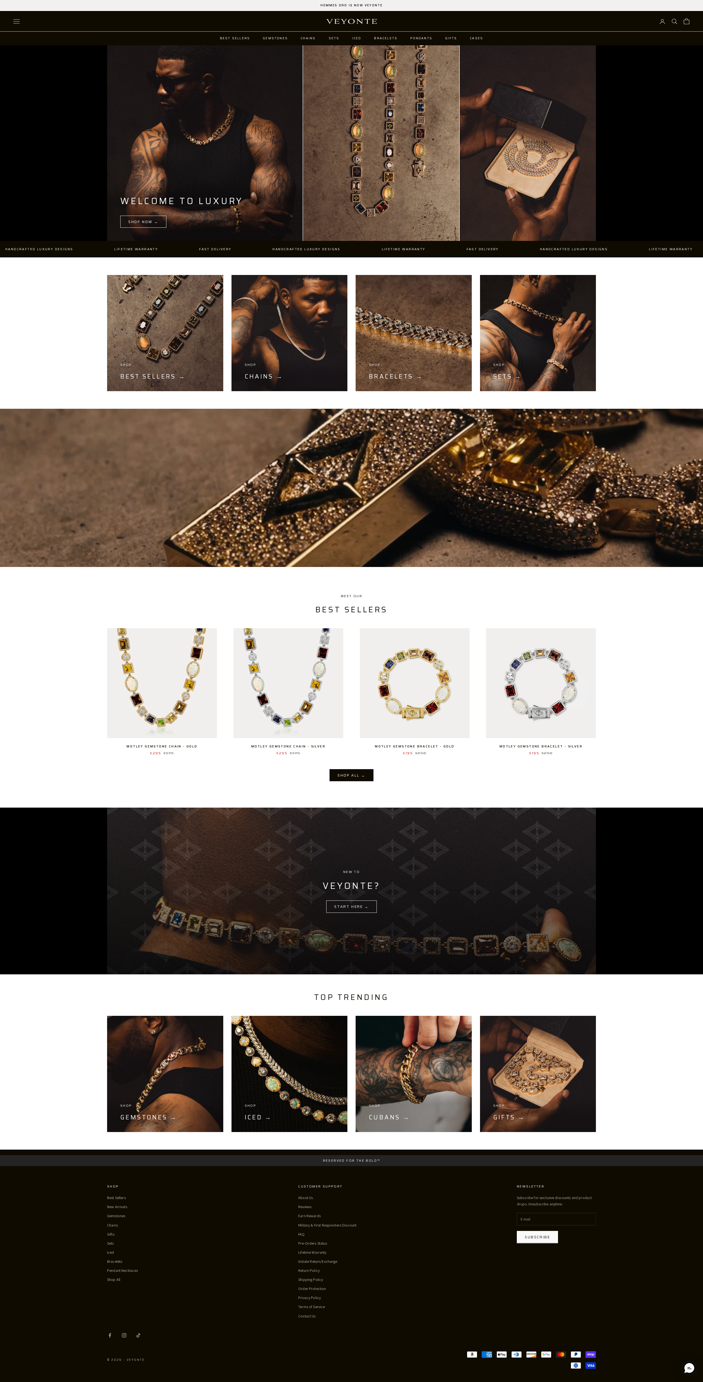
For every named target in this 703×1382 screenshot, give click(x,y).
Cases (476, 38)
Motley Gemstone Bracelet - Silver (541, 746)
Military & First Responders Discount (327, 1225)
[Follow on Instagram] (124, 1335)
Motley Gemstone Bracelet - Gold (414, 746)
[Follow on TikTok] (138, 1335)
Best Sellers (235, 38)
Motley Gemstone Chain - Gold (162, 746)
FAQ (301, 1234)
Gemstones (275, 38)
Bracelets (385, 38)
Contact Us (307, 1316)
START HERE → (351, 907)
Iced (356, 38)
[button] (689, 1368)
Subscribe (537, 1237)
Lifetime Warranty (312, 1252)
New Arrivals (117, 1206)
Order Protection (312, 1288)
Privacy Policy (309, 1297)
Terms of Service (311, 1306)
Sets (334, 38)
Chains (308, 38)
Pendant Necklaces (122, 1270)
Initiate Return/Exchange (317, 1261)
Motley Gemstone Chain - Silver (288, 746)
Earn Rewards (309, 1215)
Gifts (451, 38)
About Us (305, 1197)
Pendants (421, 38)
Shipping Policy (310, 1279)
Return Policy (309, 1270)
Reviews (304, 1206)
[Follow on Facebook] (110, 1335)
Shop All (113, 1279)
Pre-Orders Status (312, 1243)
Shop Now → (143, 222)
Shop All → (351, 775)
